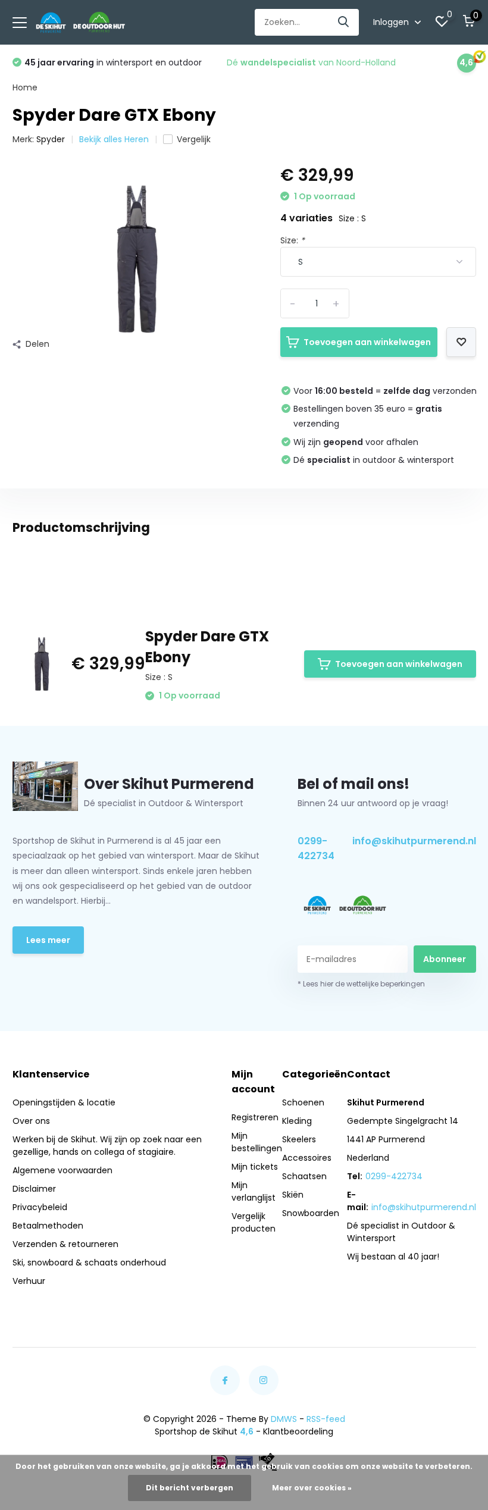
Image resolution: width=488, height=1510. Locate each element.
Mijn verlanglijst (254, 1191)
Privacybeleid (39, 1207)
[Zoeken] (344, 22)
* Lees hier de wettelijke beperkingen (361, 984)
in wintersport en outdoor (113, 62)
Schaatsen (304, 1176)
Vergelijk (194, 139)
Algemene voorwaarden (62, 1170)
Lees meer (48, 940)
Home (24, 87)
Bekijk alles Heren (114, 139)
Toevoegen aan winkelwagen (367, 342)
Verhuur (28, 1281)
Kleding (297, 1121)
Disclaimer (34, 1189)
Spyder (50, 139)
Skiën (293, 1195)
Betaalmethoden (47, 1226)
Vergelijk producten (254, 1222)
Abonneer (444, 959)
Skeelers (299, 1139)
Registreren (255, 1117)
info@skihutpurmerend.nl (414, 841)
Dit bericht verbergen (189, 1488)
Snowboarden (310, 1213)
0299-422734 (316, 848)
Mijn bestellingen (257, 1142)
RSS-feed (325, 1419)
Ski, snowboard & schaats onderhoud (89, 1262)
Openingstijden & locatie (63, 1102)
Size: (292, 240)
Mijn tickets (255, 1167)
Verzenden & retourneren (65, 1244)
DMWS (284, 1419)
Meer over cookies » (312, 1488)
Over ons (31, 1121)
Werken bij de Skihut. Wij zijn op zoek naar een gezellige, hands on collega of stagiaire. (107, 1145)
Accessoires (306, 1158)
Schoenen (303, 1102)
